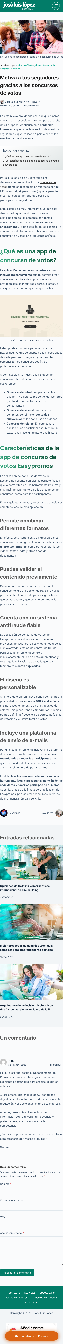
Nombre (5, 1184)
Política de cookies (46, 1297)
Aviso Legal (31, 1302)
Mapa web (29, 1293)
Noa (11, 1061)
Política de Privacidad (18, 1297)
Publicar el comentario (17, 1272)
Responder (55, 1065)
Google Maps (47, 1293)
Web (2, 1216)
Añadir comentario (12, 1233)
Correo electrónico (12, 1200)
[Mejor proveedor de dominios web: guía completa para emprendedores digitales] (31, 922)
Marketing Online (10, 105)
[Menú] (56, 6)
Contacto (14, 1293)
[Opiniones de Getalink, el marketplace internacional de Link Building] (31, 862)
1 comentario (31, 105)
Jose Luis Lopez (8, 65)
